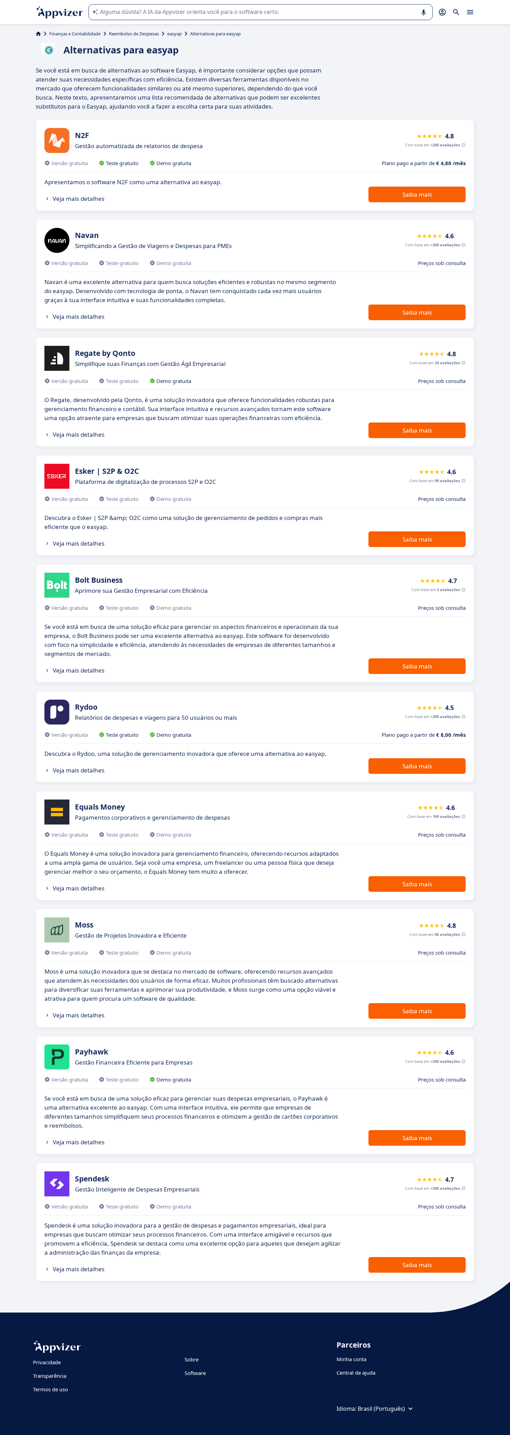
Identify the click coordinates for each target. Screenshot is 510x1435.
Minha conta (351, 1359)
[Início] (38, 33)
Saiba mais (417, 194)
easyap (174, 34)
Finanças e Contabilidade (75, 34)
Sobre (191, 1359)
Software (195, 1372)
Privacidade (47, 1362)
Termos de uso (50, 1389)
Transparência (49, 1375)
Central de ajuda (356, 1372)
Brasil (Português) (381, 1408)
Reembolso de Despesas (134, 34)
